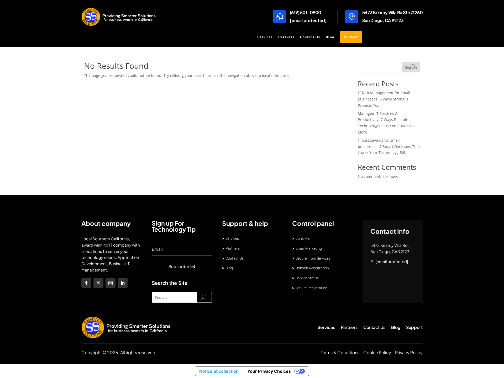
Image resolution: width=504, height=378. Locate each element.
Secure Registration (311, 288)
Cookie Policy (377, 352)
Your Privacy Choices (269, 371)
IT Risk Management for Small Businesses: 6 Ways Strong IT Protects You (384, 99)
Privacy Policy (409, 352)
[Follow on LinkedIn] (123, 283)
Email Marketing (307, 248)
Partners (286, 37)
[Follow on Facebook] (86, 283)
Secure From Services (313, 258)
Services (264, 37)
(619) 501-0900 (305, 12)
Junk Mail (301, 238)
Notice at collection (219, 371)
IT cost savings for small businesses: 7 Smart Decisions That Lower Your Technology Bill (389, 146)
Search (411, 67)
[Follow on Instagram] (111, 283)
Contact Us (310, 37)
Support (351, 37)
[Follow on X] (98, 283)
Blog (330, 37)
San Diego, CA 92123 (383, 20)
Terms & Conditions (340, 352)
